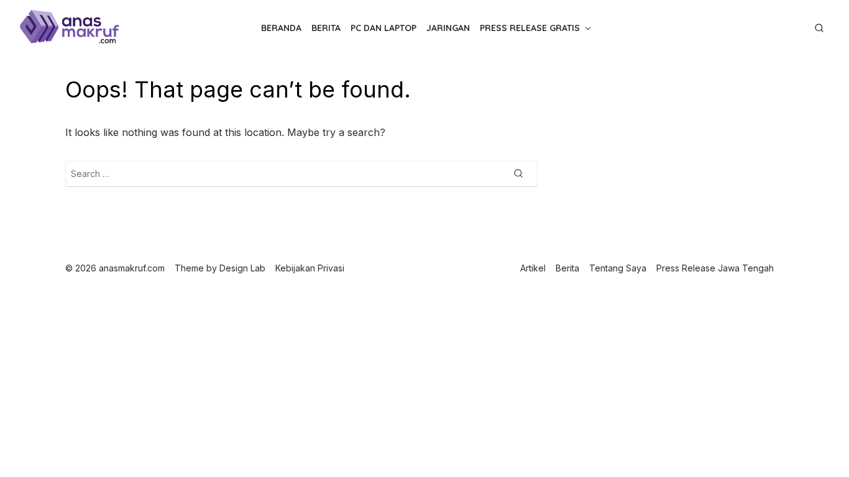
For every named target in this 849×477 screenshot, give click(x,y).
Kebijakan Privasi (309, 268)
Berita (326, 28)
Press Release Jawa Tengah (715, 268)
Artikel (533, 268)
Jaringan (448, 28)
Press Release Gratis (530, 28)
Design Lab (242, 268)
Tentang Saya (617, 268)
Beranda (281, 28)
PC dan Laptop (383, 28)
